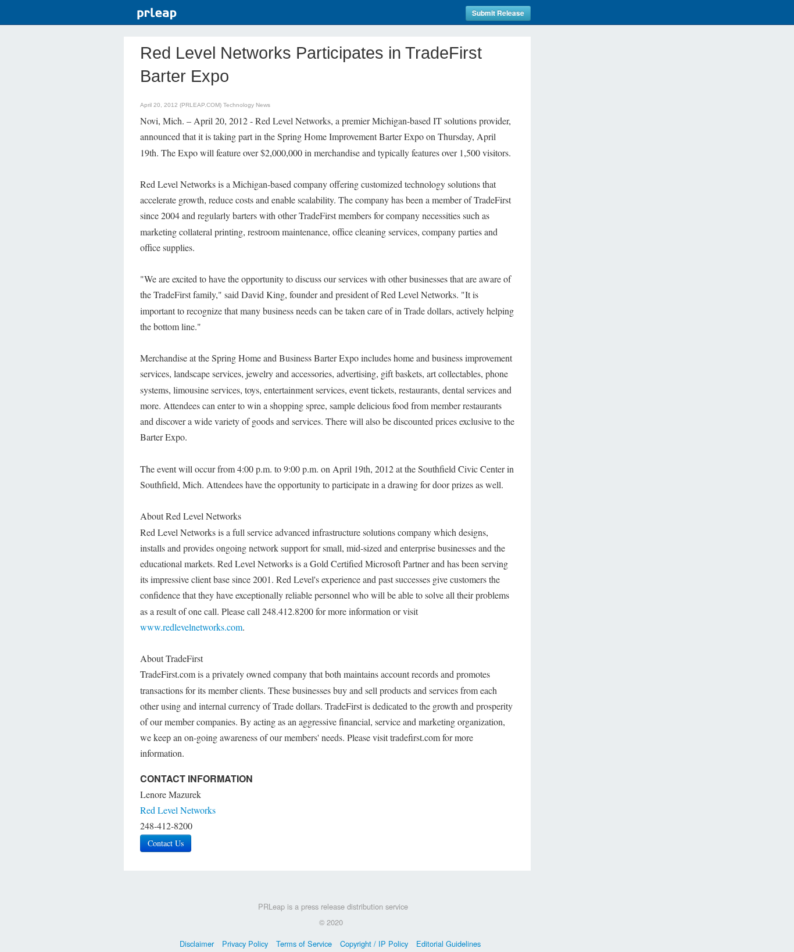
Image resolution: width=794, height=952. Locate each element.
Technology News (246, 105)
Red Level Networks (178, 810)
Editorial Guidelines (448, 943)
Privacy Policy (245, 943)
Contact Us (166, 843)
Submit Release (498, 13)
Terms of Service (304, 943)
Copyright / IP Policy (374, 943)
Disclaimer (197, 943)
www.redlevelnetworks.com (191, 627)
